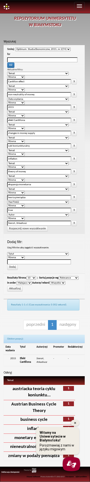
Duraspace (70, 477)
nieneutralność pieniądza (34, 447)
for (8, 54)
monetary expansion (33, 438)
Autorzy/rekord (40, 283)
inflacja (34, 429)
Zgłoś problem (81, 477)
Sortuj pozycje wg (48, 278)
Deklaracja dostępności (10, 472)
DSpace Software (33, 477)
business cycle (34, 419)
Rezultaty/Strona (16, 278)
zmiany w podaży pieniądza (34, 456)
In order (11, 283)
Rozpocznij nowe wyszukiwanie (27, 228)
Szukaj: (11, 49)
